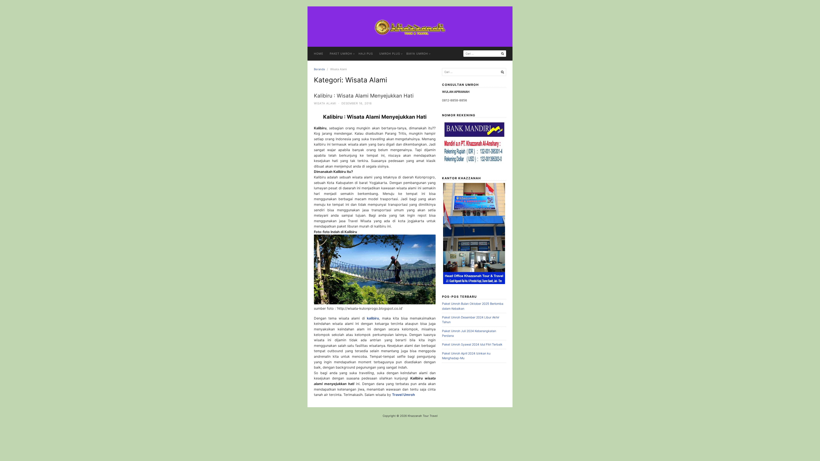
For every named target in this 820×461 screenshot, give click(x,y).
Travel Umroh (403, 394)
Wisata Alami (325, 103)
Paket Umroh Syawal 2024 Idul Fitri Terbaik (472, 344)
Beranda (319, 69)
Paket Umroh (341, 53)
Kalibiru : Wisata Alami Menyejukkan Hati (364, 96)
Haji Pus (366, 53)
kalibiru (373, 318)
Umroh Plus (389, 53)
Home (318, 53)
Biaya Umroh (417, 53)
